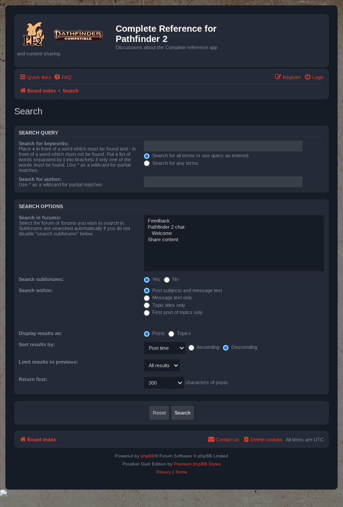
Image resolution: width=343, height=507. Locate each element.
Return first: (33, 379)
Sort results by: (37, 344)
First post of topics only (177, 312)
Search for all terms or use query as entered (199, 155)
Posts (158, 333)
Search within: (36, 290)
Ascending (207, 347)
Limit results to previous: (48, 362)
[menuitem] (62, 77)
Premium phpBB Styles (197, 463)
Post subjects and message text (186, 290)
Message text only (171, 297)
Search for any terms (174, 163)
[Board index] (66, 32)
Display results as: (40, 333)
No (175, 279)
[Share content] (234, 240)
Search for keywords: (44, 143)
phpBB (148, 455)
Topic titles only (168, 305)
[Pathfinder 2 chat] (234, 227)
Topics (183, 333)
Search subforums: (41, 279)
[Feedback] (234, 221)
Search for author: (40, 179)
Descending (243, 347)
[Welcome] (234, 233)
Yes (155, 279)
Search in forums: (40, 217)
